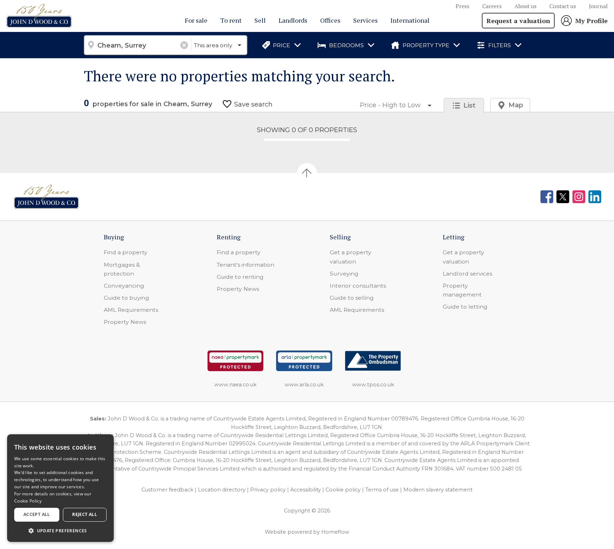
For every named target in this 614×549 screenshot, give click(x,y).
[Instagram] (578, 196)
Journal (598, 6)
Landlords (293, 20)
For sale (196, 20)
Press (462, 6)
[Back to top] (46, 197)
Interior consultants (358, 285)
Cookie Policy (28, 501)
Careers (492, 6)
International (410, 20)
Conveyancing (124, 285)
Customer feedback (167, 490)
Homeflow (335, 532)
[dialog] (60, 488)
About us (526, 6)
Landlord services (467, 273)
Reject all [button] (84, 514)
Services (365, 20)
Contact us (562, 6)
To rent (231, 20)
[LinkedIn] (594, 196)
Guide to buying (126, 297)
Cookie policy (343, 490)
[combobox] (137, 45)
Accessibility (305, 490)
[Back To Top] (307, 173)
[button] (60, 530)
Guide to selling (352, 297)
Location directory (222, 490)
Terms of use (382, 490)
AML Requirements (131, 309)
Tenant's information (245, 264)
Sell (260, 20)
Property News (125, 322)
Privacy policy (268, 490)
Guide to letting (465, 306)
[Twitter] (562, 196)
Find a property (125, 252)
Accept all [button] (36, 514)
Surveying (344, 273)
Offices (330, 20)
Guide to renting (240, 276)
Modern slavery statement (438, 490)
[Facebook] (546, 196)
